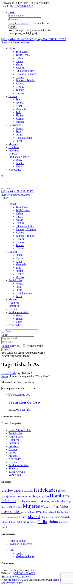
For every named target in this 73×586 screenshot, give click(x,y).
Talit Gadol (65, 517)
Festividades (15, 124)
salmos (23, 517)
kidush (63, 501)
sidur (57, 517)
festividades (45, 490)
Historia (20, 83)
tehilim (52, 522)
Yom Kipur (15, 474)
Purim (19, 134)
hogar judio (41, 496)
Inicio (4, 376)
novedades (11, 511)
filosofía (62, 490)
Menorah (21, 109)
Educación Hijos (25, 70)
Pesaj (18, 131)
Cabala (19, 61)
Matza (19, 160)
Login (12, 12)
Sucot (19, 140)
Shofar (19, 115)
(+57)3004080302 (22, 6)
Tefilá (42, 521)
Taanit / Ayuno (17, 471)
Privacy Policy (14, 582)
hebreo (20, 496)
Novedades (15, 169)
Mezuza (20, 121)
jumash (54, 501)
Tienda (12, 373)
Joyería (20, 102)
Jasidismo (14, 446)
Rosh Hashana (24, 137)
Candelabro (28, 491)
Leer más (25, 409)
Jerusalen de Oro (24, 402)
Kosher (20, 118)
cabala (18, 490)
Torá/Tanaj (22, 51)
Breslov (20, 86)
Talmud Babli (15, 522)
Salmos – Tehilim (25, 80)
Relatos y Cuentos (26, 73)
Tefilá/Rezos (23, 54)
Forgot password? (19, 23)
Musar (19, 64)
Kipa (69, 501)
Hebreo (20, 77)
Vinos (19, 166)
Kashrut (20, 67)
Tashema (33, 522)
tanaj (26, 522)
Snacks (20, 163)
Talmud (20, 89)
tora (4, 526)
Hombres (14, 147)
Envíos (19, 553)
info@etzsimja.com (20, 576)
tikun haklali (64, 522)
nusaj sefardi (28, 512)
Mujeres (13, 144)
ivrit (19, 501)
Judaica (13, 96)
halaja (5, 496)
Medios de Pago (25, 556)
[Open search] (2, 188)
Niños (64, 506)
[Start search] (2, 332)
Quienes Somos (17, 540)
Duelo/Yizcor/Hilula (20, 430)
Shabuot (13, 468)
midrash (18, 507)
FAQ (11, 549)
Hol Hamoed (16, 436)
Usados (20, 93)
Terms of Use (60, 579)
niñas (54, 506)
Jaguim (26, 501)
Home (4, 373)
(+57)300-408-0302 (24, 573)
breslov (7, 490)
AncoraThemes (10, 579)
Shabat (19, 99)
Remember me (41, 23)
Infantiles (14, 150)
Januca (19, 128)
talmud (4, 522)
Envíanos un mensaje (20, 543)
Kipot (19, 105)
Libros (12, 48)
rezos (16, 517)
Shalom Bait (47, 517)
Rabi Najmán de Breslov (53, 512)
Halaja (19, 58)
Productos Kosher (19, 156)
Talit (18, 112)
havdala (13, 497)
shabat (34, 516)
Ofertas (13, 153)
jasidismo (43, 501)
